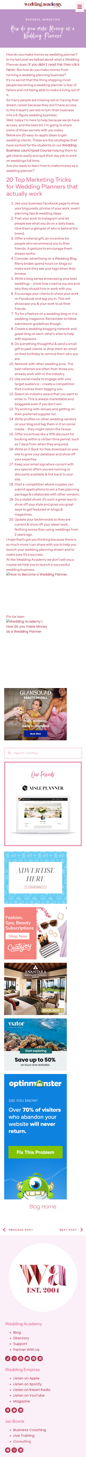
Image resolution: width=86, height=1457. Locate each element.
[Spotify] (14, 1410)
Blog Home (43, 1206)
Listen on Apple (26, 1378)
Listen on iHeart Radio (32, 1389)
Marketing (51, 19)
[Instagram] (14, 1358)
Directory (21, 1338)
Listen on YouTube (29, 1395)
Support (20, 1343)
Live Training (23, 1435)
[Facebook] (33, 1358)
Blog (17, 1332)
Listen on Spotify (27, 1384)
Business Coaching (29, 1430)
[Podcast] (7, 1410)
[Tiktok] (7, 1358)
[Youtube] (27, 1358)
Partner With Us (26, 1349)
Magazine (21, 1401)
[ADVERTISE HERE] (43, 878)
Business (33, 19)
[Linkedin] (40, 1358)
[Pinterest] (20, 1358)
